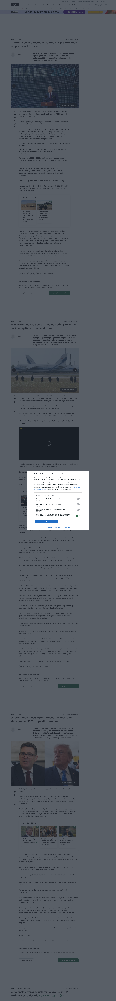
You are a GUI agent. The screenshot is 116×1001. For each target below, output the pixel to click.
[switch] (78, 499)
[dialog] (58, 500)
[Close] (85, 474)
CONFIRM (47, 521)
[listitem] (58, 495)
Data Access (58, 527)
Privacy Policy (67, 527)
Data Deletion (49, 527)
